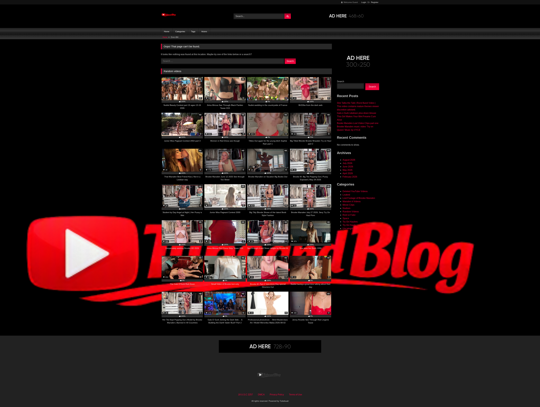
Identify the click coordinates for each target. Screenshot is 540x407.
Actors (204, 31)
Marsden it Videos (352, 201)
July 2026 (347, 163)
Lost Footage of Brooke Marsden (359, 198)
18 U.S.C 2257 (245, 394)
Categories (180, 31)
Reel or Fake (349, 215)
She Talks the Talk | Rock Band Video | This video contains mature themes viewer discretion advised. (358, 106)
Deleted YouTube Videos (355, 191)
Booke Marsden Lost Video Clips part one (357, 123)
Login (363, 2)
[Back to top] (531, 398)
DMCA (261, 394)
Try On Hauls (349, 225)
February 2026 (350, 177)
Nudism (346, 208)
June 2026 (348, 166)
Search (340, 81)
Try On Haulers (350, 222)
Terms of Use (295, 394)
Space (346, 218)
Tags (193, 31)
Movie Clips (348, 205)
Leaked (346, 195)
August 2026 (349, 160)
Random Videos (351, 211)
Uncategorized (350, 228)
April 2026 (348, 173)
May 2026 (347, 170)
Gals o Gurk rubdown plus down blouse (356, 113)
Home (166, 31)
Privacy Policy (277, 394)
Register (374, 2)
